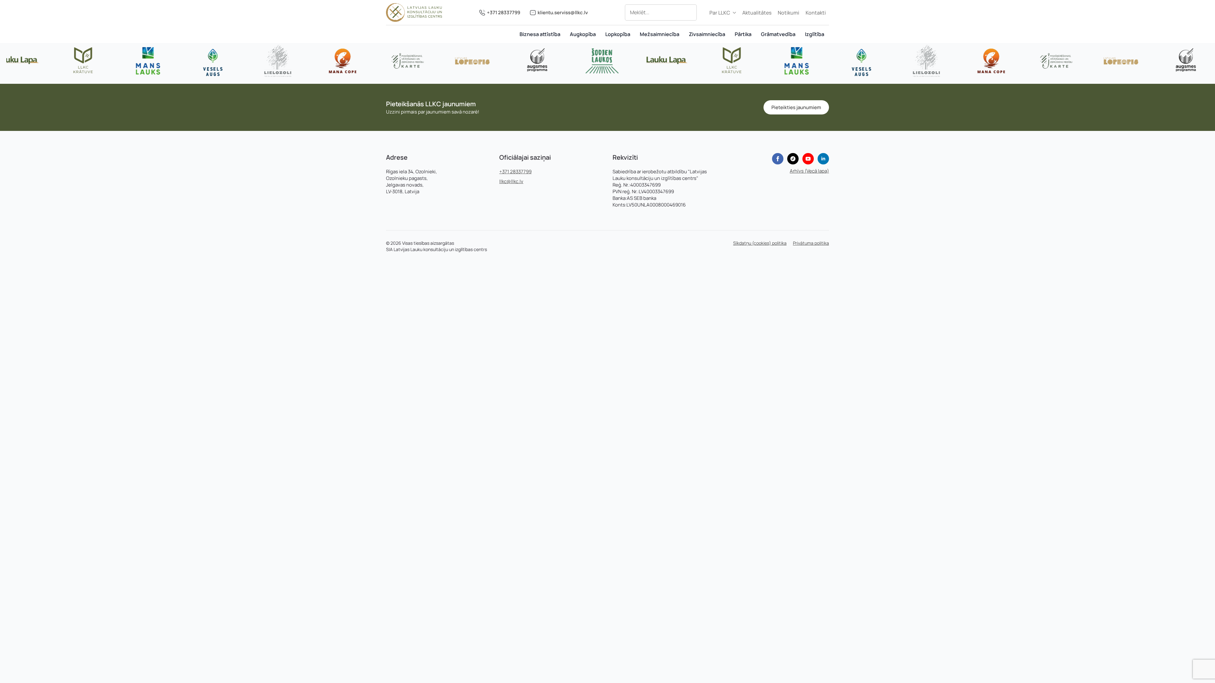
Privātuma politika (811, 243)
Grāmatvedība (778, 34)
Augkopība (583, 34)
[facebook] (777, 158)
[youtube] (808, 158)
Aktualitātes (756, 12)
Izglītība (814, 34)
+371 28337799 (503, 12)
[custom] (793, 158)
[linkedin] (823, 158)
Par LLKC (719, 12)
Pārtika (743, 34)
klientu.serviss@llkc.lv (563, 12)
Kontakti (816, 12)
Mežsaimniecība (659, 34)
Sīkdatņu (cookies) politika (760, 243)
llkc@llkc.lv (511, 181)
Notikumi (788, 12)
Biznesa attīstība (540, 34)
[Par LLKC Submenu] (734, 13)
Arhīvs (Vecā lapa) (809, 171)
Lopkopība (617, 34)
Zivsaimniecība (707, 34)
